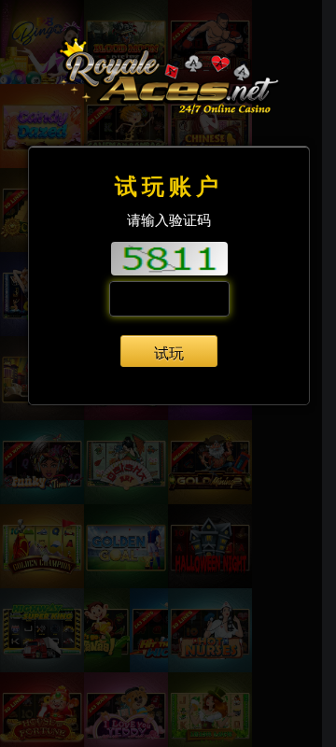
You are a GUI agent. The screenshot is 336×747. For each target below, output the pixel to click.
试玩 (169, 353)
